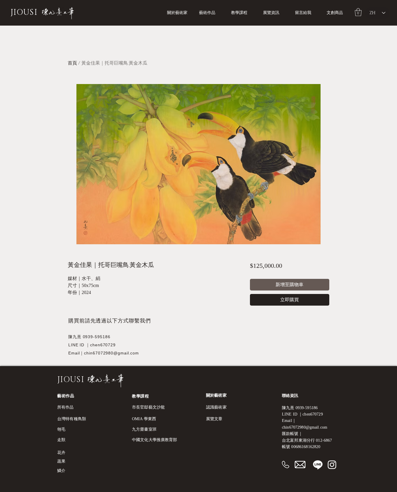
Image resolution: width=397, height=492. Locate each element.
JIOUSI (23, 12)
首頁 (72, 63)
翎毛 (61, 429)
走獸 (61, 440)
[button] (243, 13)
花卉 (61, 452)
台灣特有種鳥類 (71, 419)
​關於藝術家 (216, 395)
